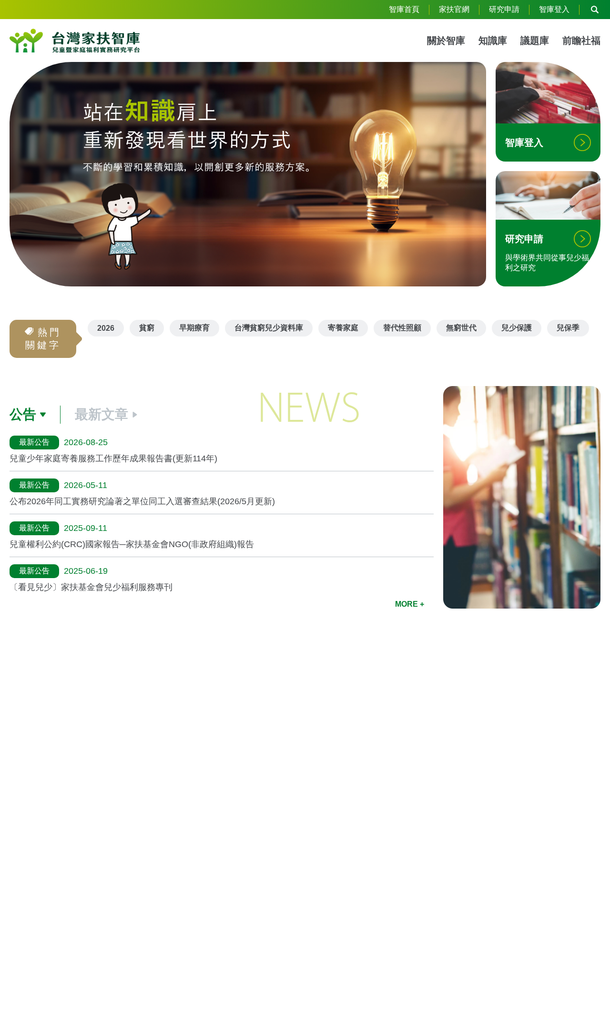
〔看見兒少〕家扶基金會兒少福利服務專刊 (91, 587)
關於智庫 (446, 40)
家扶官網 (454, 9)
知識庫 (492, 40)
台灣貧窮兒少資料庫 (268, 328)
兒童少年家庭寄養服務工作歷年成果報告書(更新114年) (113, 458)
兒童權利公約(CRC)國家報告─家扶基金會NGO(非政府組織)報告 (132, 544)
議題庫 (534, 40)
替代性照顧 (402, 328)
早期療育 (194, 328)
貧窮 (146, 328)
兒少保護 (516, 328)
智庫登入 (554, 9)
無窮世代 (461, 328)
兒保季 (568, 328)
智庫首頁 (404, 9)
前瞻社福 (581, 40)
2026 (105, 328)
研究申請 (504, 9)
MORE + (409, 604)
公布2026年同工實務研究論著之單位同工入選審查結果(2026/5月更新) (142, 501)
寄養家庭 (343, 328)
